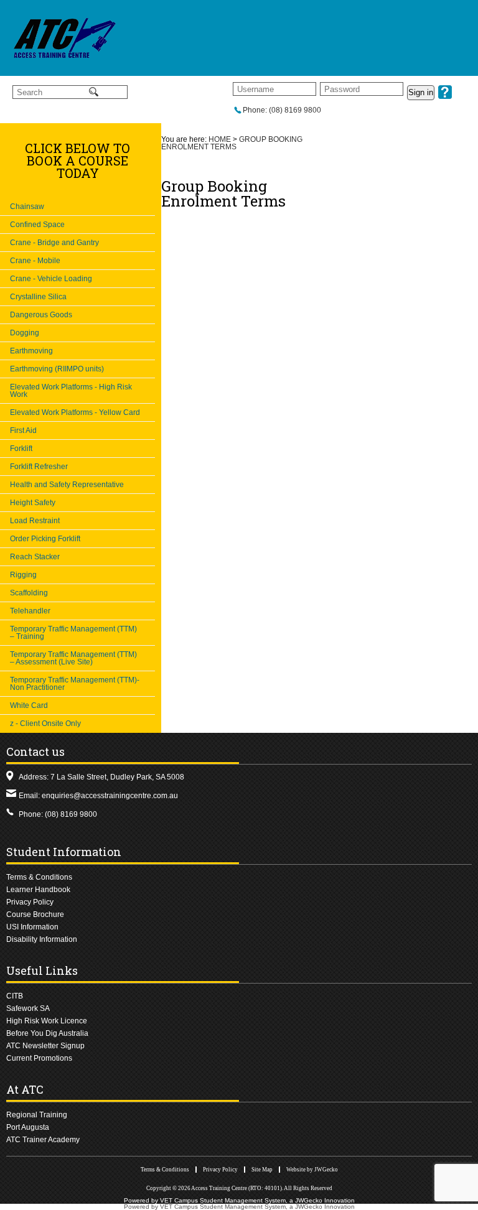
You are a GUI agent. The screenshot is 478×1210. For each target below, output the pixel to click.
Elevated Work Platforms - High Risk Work (71, 391)
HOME (220, 139)
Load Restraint (35, 520)
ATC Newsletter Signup (45, 1045)
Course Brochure (35, 914)
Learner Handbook (38, 889)
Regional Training (36, 1114)
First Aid (23, 430)
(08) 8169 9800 (71, 814)
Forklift (21, 448)
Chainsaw (27, 206)
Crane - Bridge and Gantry (54, 242)
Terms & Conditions (39, 877)
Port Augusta (27, 1127)
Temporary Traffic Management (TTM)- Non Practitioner (74, 684)
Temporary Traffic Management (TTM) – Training (73, 633)
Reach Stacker (35, 556)
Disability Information (41, 939)
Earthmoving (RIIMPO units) (57, 369)
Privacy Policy (30, 902)
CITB (14, 996)
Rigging (23, 574)
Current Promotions (39, 1058)
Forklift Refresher (39, 466)
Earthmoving (31, 351)
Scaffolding (29, 593)
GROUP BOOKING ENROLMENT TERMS (231, 143)
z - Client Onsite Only (45, 723)
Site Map (262, 1169)
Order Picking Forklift (45, 538)
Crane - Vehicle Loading (51, 278)
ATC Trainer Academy (43, 1139)
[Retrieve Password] (445, 96)
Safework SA (28, 1008)
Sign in (420, 92)
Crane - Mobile (35, 260)
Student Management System (243, 1200)
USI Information (32, 927)
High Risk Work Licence (46, 1021)
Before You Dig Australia (47, 1033)
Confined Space (37, 224)
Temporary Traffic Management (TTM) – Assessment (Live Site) (73, 658)
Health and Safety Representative (67, 484)
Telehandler (30, 611)
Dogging (24, 332)
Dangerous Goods (41, 314)
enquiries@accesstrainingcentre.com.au (110, 795)
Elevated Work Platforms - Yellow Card (75, 412)
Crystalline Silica (38, 296)
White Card (29, 705)
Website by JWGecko (312, 1169)
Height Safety (32, 502)
